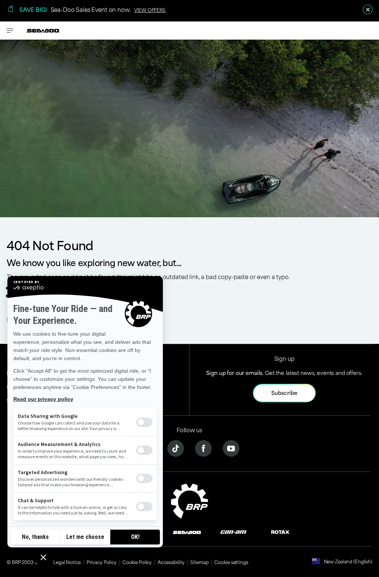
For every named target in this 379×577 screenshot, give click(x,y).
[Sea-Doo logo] (43, 30)
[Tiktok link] (175, 447)
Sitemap (199, 562)
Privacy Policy (102, 562)
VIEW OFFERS (149, 9)
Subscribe (284, 392)
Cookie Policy (137, 562)
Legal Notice (67, 562)
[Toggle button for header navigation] (10, 30)
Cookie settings (231, 562)
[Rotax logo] (280, 531)
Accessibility (171, 562)
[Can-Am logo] (233, 531)
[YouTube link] (231, 447)
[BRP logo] (189, 499)
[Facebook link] (203, 447)
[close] (367, 9)
